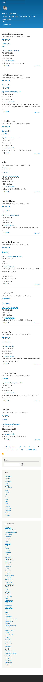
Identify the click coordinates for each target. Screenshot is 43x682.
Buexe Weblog (9, 13)
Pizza (7, 541)
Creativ (4, 420)
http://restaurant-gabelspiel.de (11, 424)
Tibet (6, 598)
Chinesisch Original (11, 532)
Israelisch (5, 378)
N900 (6, 504)
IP (6, 495)
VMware (7, 506)
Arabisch (7, 665)
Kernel (7, 497)
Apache (7, 479)
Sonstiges (8, 508)
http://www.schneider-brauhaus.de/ (12, 256)
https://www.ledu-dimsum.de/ (11, 138)
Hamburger (8, 605)
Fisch (6, 614)
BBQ (6, 589)
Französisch (6, 211)
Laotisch (7, 571)
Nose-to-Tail (8, 607)
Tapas (7, 548)
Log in (4, 2)
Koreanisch (8, 566)
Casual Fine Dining (10, 619)
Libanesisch (8, 537)
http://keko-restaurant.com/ (10, 176)
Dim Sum (5, 133)
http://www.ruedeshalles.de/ (10, 215)
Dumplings (5, 87)
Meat (6, 612)
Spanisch (7, 543)
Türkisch (4, 172)
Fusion (7, 637)
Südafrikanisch (9, 651)
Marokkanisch (9, 559)
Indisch (7, 591)
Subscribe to (2, 454)
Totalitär (7, 648)
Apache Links (7, 19)
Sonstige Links (7, 24)
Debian (7, 485)
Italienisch (8, 555)
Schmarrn (8, 511)
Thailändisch (9, 580)
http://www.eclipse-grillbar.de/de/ (12, 383)
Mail (6, 502)
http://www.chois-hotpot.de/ (10, 50)
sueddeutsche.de (9, 60)
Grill (6, 603)
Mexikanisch (9, 600)
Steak (7, 610)
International (6, 342)
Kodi (6, 499)
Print (7, 65)
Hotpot (4, 46)
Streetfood (8, 628)
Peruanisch (8, 539)
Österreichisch (9, 575)
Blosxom (7, 515)
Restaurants (6, 39)
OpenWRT (8, 488)
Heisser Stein (9, 621)
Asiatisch (8, 655)
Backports (8, 481)
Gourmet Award (9, 630)
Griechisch (8, 564)
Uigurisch (9, 658)
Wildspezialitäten (10, 626)
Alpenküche (8, 582)
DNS (6, 490)
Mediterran (8, 663)
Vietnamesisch (9, 584)
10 (22, 449)
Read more (37, 66)
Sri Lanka (8, 594)
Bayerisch (5, 252)
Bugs (6, 483)
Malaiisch (8, 587)
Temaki (7, 550)
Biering (7, 513)
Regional (8, 642)
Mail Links (6, 22)
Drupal (7, 492)
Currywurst (8, 596)
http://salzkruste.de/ (8, 346)
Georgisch (8, 646)
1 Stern (7, 633)
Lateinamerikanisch (11, 653)
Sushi (6, 546)
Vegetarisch (8, 617)
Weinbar (7, 623)
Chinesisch (5, 44)
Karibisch (8, 660)
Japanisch (8, 557)
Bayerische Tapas (10, 530)
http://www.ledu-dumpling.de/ (11, 92)
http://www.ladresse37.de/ (10, 307)
